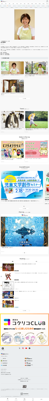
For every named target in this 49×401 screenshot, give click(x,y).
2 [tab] (24, 206)
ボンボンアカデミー (4, 369)
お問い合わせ (22, 378)
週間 (12, 261)
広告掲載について (20, 379)
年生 (28, 3)
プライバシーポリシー (27, 379)
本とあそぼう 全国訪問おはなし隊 (6, 374)
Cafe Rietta (7, 54)
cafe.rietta (7, 53)
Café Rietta (5, 52)
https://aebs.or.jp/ (3, 390)
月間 (36, 261)
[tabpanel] (24, 234)
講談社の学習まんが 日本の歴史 (5, 372)
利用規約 (26, 378)
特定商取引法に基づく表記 (24, 381)
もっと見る (24, 310)
